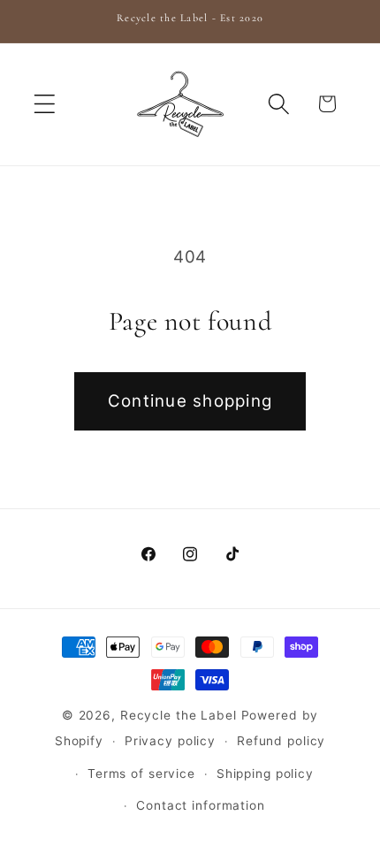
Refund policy (281, 741)
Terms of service (141, 773)
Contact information (200, 805)
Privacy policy (170, 741)
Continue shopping (190, 401)
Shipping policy (265, 773)
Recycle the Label (178, 715)
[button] (44, 104)
